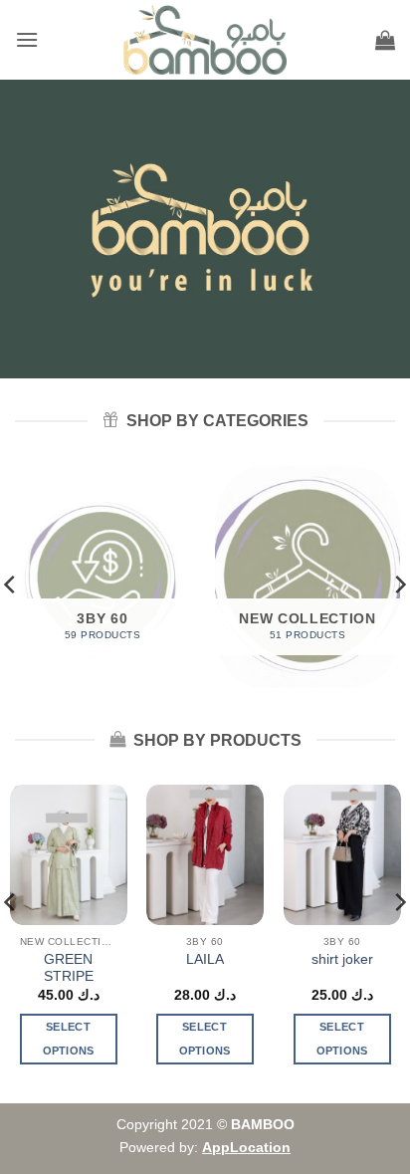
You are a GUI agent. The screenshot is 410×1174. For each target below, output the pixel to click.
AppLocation (246, 1147)
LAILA (205, 959)
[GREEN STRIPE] (68, 855)
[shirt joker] (341, 855)
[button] (27, 39)
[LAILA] (205, 855)
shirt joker (341, 959)
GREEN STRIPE (69, 968)
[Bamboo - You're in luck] (205, 40)
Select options (69, 1039)
